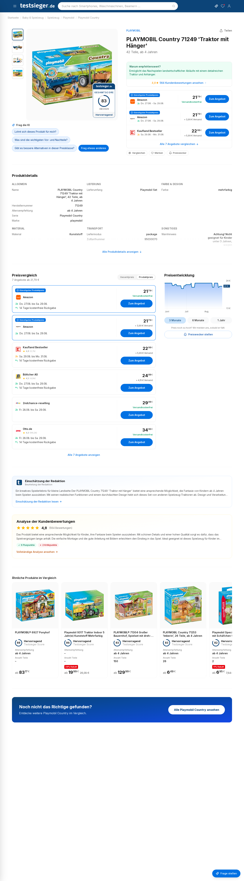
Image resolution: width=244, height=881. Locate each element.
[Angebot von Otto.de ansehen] (84, 436)
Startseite (13, 17)
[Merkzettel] (223, 6)
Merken (159, 153)
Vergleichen (138, 153)
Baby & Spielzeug (33, 17)
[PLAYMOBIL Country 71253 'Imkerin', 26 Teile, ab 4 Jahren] (183, 630)
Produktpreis (146, 277)
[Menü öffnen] (15, 6)
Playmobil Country (88, 17)
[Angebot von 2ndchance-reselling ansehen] (84, 409)
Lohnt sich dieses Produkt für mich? (35, 131)
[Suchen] (173, 6)
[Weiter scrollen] (231, 627)
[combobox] (118, 6)
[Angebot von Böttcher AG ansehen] (84, 382)
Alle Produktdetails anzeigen (120, 251)
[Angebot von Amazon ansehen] (179, 99)
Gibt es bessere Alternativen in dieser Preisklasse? (44, 148)
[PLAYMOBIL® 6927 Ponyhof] (35, 630)
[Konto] (229, 6)
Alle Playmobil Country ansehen (196, 710)
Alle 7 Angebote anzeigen (84, 454)
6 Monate (198, 320)
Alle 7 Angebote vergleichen (177, 143)
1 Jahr (221, 320)
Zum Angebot (217, 98)
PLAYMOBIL (133, 30)
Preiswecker (179, 153)
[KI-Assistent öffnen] (216, 6)
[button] (72, 74)
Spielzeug (53, 17)
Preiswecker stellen (200, 334)
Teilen (228, 30)
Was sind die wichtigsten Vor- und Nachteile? (41, 139)
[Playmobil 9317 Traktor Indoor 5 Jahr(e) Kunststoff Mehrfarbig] (84, 630)
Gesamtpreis (127, 277)
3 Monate (175, 320)
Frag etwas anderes (93, 148)
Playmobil (68, 17)
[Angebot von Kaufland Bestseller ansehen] (179, 132)
